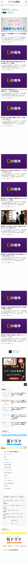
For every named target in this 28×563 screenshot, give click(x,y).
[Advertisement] (14, 140)
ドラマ (4, 12)
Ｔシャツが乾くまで (8, 480)
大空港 (5, 475)
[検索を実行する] (25, 384)
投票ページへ (14, 523)
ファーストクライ (8, 470)
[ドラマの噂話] (14, 2)
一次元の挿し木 (7, 488)
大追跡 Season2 (7, 467)
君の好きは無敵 (7, 464)
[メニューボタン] (2, 2)
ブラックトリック (8, 454)
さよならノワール (8, 462)
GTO (5, 457)
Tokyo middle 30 (7, 472)
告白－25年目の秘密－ (9, 483)
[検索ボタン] (26, 2)
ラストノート (7, 478)
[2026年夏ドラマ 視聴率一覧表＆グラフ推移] (14, 441)
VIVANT (6, 485)
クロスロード (7, 459)
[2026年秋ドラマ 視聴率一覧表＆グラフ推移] (14, 539)
